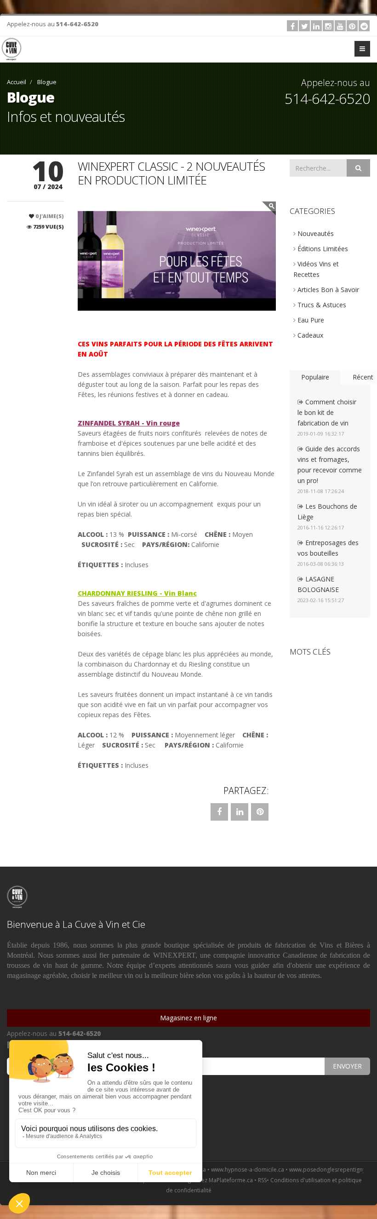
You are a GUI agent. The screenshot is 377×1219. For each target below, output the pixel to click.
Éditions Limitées (322, 248)
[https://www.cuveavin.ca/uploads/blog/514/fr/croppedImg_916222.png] (177, 261)
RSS (262, 1180)
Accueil (16, 82)
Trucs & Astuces (321, 304)
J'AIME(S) (49, 216)
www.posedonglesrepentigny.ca (309, 1169)
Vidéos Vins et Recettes (316, 269)
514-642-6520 (77, 24)
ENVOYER (347, 1066)
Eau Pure (310, 320)
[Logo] (11, 49)
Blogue (46, 82)
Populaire (315, 377)
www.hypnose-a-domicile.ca (226, 1169)
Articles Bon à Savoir (327, 289)
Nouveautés (315, 233)
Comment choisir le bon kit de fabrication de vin (326, 412)
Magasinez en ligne (188, 1017)
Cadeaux (309, 335)
